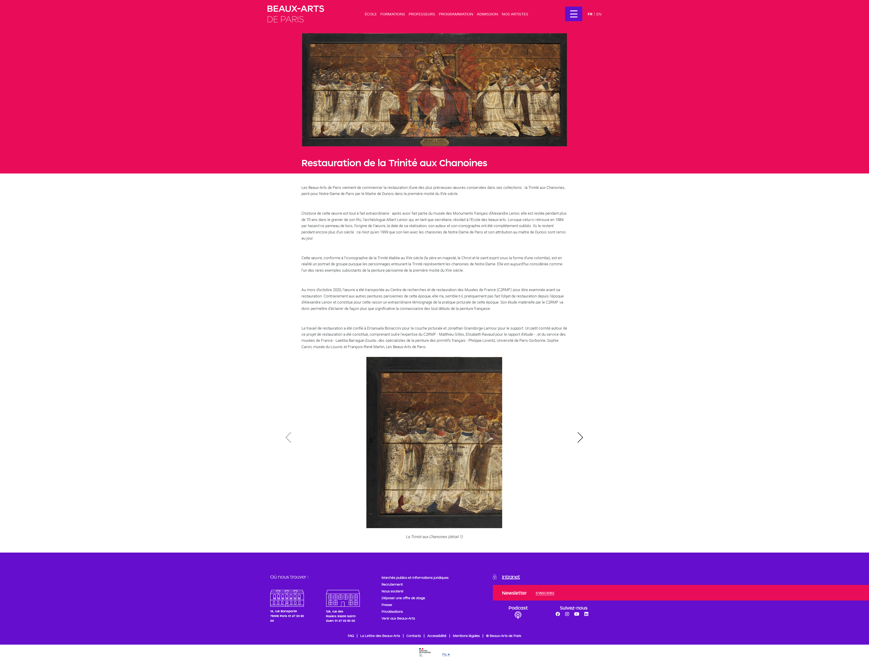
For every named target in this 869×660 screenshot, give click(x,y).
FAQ (351, 636)
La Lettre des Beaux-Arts (380, 636)
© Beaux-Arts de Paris (503, 636)
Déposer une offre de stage (403, 598)
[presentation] (580, 437)
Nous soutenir (392, 591)
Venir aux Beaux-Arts (398, 618)
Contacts (413, 636)
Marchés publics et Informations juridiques (415, 577)
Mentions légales (466, 636)
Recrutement (392, 584)
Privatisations (392, 611)
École (371, 14)
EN (599, 14)
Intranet (511, 577)
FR (590, 14)
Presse (387, 605)
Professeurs (422, 14)
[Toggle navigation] (573, 14)
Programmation (456, 14)
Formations (392, 14)
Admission (487, 14)
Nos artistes (515, 14)
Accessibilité (436, 636)
